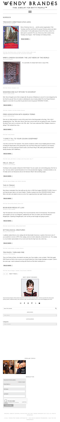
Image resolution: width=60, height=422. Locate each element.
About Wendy (10, 52)
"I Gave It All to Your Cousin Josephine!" (20, 138)
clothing (17, 225)
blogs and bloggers (11, 181)
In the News (23, 52)
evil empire (19, 52)
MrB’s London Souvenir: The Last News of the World (26, 58)
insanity (9, 134)
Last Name (6, 393)
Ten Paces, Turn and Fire (13, 252)
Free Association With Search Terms (19, 114)
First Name (6, 389)
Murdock (28, 52)
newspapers (14, 87)
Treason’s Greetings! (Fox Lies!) (17, 22)
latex (16, 181)
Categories (6, 321)
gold (11, 158)
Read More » (25, 39)
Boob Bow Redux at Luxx (13, 207)
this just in (23, 110)
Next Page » (13, 273)
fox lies (9, 53)
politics (31, 52)
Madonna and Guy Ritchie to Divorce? (19, 92)
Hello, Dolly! (8, 163)
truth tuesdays (29, 53)
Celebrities (10, 110)
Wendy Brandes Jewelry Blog (30, 4)
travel (18, 87)
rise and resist (23, 53)
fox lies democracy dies (15, 53)
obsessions (24, 181)
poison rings (23, 158)
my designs (18, 158)
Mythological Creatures (14, 230)
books (9, 158)
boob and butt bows (11, 225)
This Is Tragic (9, 185)
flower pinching (10, 203)
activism (14, 52)
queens (27, 158)
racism (34, 52)
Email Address (7, 384)
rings (31, 158)
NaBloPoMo (29, 270)
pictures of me (20, 203)
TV (32, 158)
